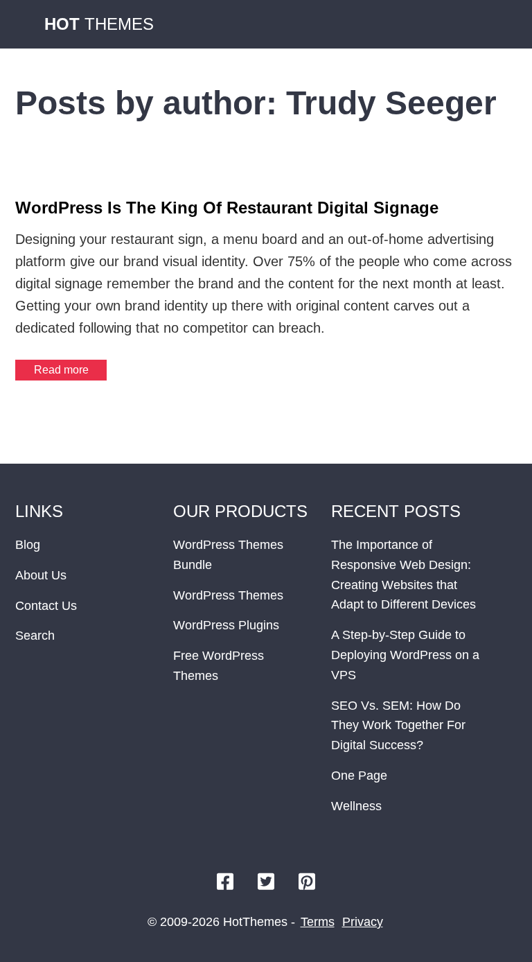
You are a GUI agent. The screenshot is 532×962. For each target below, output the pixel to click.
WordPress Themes (228, 595)
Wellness (356, 806)
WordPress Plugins (226, 625)
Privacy (362, 922)
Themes (99, 24)
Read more (61, 370)
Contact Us (46, 606)
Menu (503, 24)
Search (35, 635)
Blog (27, 545)
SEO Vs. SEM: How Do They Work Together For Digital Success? (398, 726)
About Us (40, 575)
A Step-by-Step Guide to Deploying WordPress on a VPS (405, 655)
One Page (359, 775)
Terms (318, 922)
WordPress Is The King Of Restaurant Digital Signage (226, 207)
